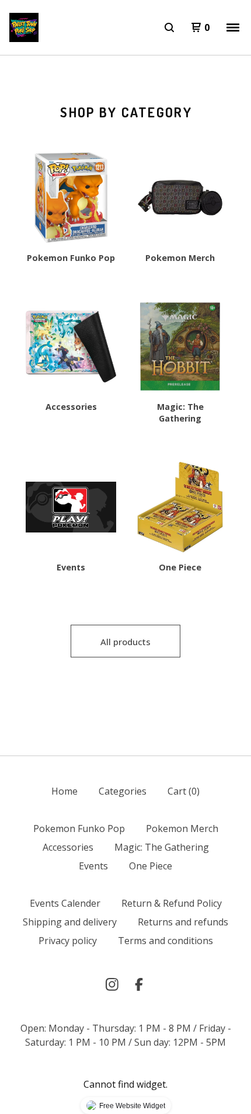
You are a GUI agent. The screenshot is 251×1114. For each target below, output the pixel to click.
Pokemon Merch (182, 828)
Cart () (184, 791)
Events (93, 865)
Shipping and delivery (70, 921)
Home (64, 791)
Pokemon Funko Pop (79, 828)
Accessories (68, 847)
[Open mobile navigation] (233, 27)
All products (125, 641)
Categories (123, 791)
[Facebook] (139, 984)
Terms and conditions (165, 940)
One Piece (150, 865)
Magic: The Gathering (161, 847)
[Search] (169, 27)
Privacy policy (68, 940)
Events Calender (65, 903)
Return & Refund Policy (171, 903)
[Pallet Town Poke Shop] (24, 27)
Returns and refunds (183, 921)
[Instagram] (112, 984)
